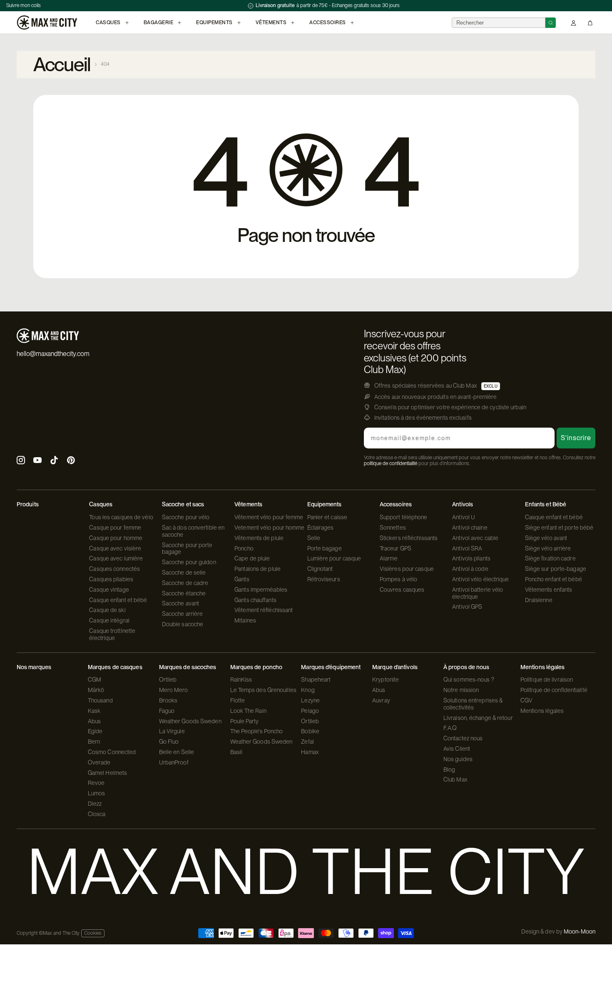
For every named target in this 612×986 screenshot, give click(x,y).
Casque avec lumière (116, 558)
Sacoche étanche (184, 593)
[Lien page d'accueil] (47, 22)
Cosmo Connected (112, 752)
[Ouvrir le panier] (590, 23)
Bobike (310, 731)
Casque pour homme (115, 538)
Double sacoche (182, 624)
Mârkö (96, 690)
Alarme (389, 558)
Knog (307, 690)
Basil (236, 752)
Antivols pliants (471, 558)
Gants (241, 579)
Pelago (310, 710)
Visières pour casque (407, 568)
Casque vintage (109, 589)
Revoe (96, 782)
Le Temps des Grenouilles (263, 690)
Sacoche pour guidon (189, 562)
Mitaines (245, 620)
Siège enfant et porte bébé (559, 527)
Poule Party (244, 721)
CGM (94, 679)
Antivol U (463, 517)
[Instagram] (21, 461)
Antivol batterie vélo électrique (477, 593)
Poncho (244, 548)
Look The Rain (248, 710)
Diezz (95, 803)
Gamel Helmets (107, 772)
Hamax (310, 752)
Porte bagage (324, 548)
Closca (97, 814)
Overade (99, 762)
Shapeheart (316, 679)
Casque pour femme (115, 527)
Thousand (100, 700)
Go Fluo (169, 741)
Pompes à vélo (398, 579)
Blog (449, 769)
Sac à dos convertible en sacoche (193, 531)
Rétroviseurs (323, 579)
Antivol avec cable (475, 538)
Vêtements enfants (548, 589)
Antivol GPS (467, 606)
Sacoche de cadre (185, 583)
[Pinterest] (71, 461)
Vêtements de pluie (259, 538)
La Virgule (172, 731)
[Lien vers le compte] (573, 23)
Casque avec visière (115, 548)
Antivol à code (470, 568)
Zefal (307, 741)
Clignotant (320, 568)
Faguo (167, 710)
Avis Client (456, 748)
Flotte (237, 700)
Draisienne (538, 600)
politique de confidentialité (390, 463)
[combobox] (498, 22)
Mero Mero (173, 690)
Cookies (93, 933)
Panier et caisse (327, 517)
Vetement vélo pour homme (269, 527)
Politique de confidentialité (553, 690)
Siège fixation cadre (550, 558)
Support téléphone (404, 517)
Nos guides (458, 759)
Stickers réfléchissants (409, 538)
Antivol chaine (469, 527)
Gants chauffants (255, 600)
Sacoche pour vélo (186, 517)
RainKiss (241, 679)
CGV (526, 700)
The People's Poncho (256, 731)
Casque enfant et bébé (118, 600)
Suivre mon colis (23, 5)
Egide (95, 731)
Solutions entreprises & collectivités (473, 704)
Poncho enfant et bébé (553, 579)
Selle (314, 538)
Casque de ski (107, 610)
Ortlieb (168, 679)
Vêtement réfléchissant (263, 610)
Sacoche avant (180, 603)
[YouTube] (37, 461)
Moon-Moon (579, 931)
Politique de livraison (546, 679)
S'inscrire (576, 438)
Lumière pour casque (334, 558)
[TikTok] (54, 461)
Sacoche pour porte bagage (187, 548)
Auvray (381, 700)
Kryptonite (385, 679)
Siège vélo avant (546, 538)
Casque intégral (109, 620)
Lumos (96, 793)
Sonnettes (393, 527)
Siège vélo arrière (548, 548)
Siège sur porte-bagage (555, 568)
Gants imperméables (260, 589)
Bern (94, 741)
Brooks (168, 700)
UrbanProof (174, 762)
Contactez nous (463, 738)
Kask (94, 710)
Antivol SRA (467, 548)
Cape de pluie (252, 558)
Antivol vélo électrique (480, 579)
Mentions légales (542, 710)
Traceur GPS (395, 548)
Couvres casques (402, 589)
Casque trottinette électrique (112, 634)
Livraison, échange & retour (478, 718)
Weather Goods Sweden (190, 721)
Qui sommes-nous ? (468, 679)
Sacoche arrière (182, 613)
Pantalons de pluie (257, 568)
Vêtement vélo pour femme (268, 517)
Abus (94, 721)
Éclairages (320, 527)
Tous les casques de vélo (121, 517)
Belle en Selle (176, 752)
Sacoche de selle (184, 572)
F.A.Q (450, 728)
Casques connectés (114, 568)
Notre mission (461, 690)
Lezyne (310, 700)
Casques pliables (111, 579)
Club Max (455, 779)
